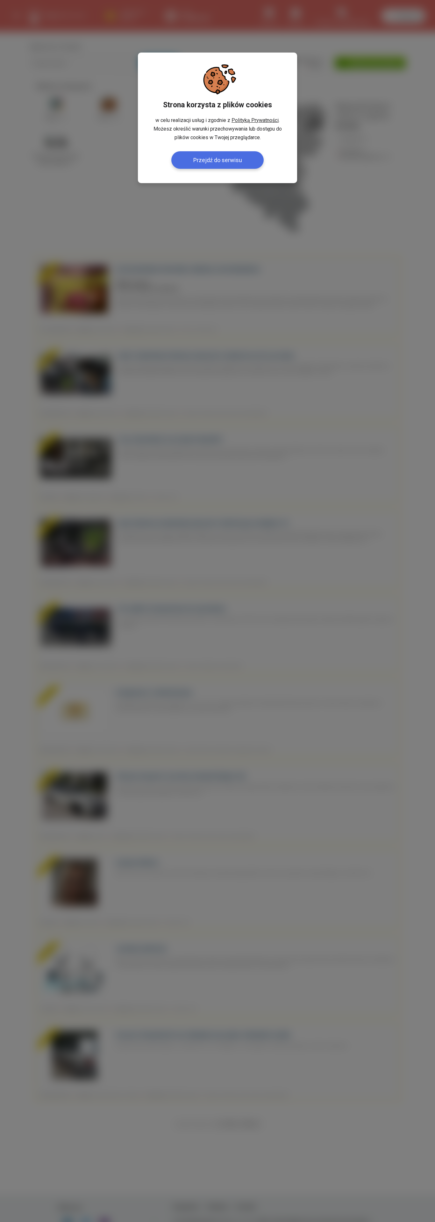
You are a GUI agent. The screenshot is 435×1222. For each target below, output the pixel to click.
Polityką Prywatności (255, 120)
